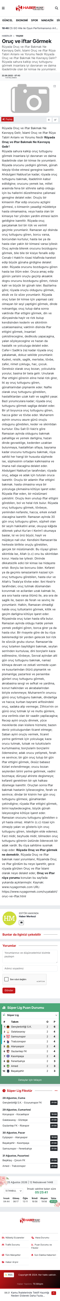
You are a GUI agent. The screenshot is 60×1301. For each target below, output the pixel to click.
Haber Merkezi (27, 916)
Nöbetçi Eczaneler (15, 1237)
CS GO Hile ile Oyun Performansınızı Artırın (30, 28)
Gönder (9, 990)
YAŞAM (19, 36)
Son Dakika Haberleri (45, 1255)
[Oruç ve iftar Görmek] (30, 98)
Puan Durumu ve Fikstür (41, 1246)
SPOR (34, 20)
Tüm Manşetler (13, 1255)
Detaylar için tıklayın (30, 1079)
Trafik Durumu (12, 1244)
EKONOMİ (22, 20)
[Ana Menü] (3, 8)
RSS (10, 1275)
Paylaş (9, 119)
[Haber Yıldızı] (30, 8)
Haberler (7, 36)
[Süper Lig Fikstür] (56, 1090)
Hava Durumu (42, 1237)
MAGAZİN (47, 20)
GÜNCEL (7, 20)
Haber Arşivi (12, 1262)
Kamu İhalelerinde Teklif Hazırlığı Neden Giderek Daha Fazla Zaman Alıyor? (30, 1295)
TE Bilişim (38, 1284)
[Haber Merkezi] (9, 918)
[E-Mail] (21, 922)
